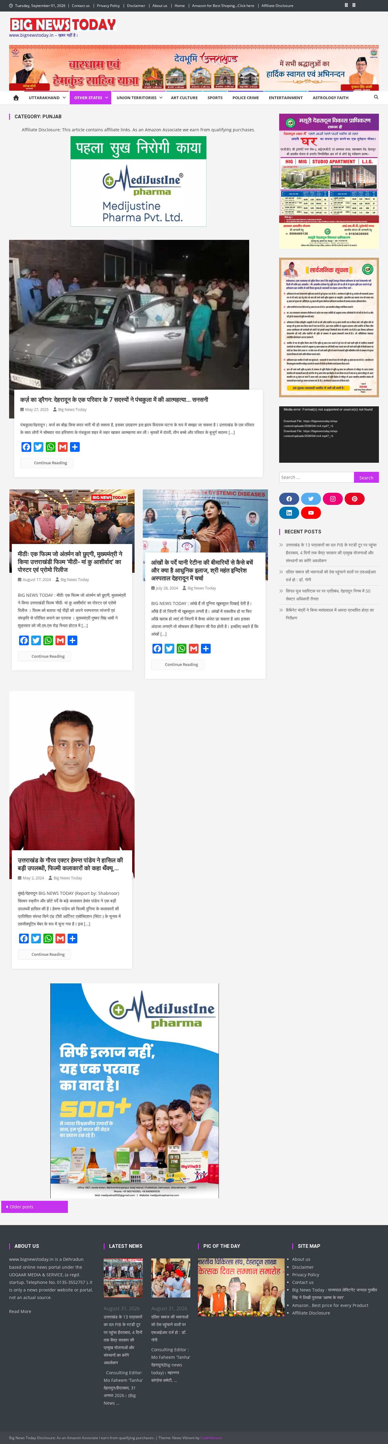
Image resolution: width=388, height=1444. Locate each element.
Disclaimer (136, 5)
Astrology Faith (331, 97)
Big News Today (72, 409)
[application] (329, 434)
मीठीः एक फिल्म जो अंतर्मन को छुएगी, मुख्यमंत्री (70, 561)
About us (159, 5)
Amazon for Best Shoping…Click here (223, 5)
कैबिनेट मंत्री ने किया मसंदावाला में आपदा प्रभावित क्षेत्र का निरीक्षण (330, 614)
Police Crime (245, 97)
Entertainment (286, 97)
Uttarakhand (44, 97)
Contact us (81, 5)
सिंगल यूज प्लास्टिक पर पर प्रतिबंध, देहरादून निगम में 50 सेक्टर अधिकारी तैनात (328, 595)
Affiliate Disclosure (277, 5)
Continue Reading (50, 462)
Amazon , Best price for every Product (330, 1305)
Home (180, 5)
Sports (215, 97)
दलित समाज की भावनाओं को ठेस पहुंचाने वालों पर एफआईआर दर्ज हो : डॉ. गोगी (331, 576)
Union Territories (136, 97)
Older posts (21, 1207)
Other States (88, 97)
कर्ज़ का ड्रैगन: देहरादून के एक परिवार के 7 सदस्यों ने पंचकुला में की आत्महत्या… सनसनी (114, 399)
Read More (20, 1311)
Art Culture (184, 97)
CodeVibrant (210, 1437)
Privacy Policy (108, 5)
